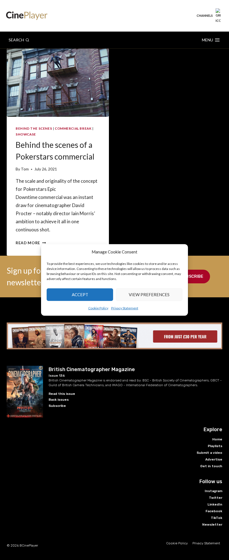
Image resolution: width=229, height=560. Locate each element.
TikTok (216, 518)
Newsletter (212, 524)
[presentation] (58, 83)
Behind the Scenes (34, 128)
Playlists (215, 446)
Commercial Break (73, 128)
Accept (80, 294)
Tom (25, 169)
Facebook (214, 511)
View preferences (149, 294)
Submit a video (209, 453)
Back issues (59, 400)
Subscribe (192, 276)
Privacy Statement (124, 308)
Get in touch (211, 466)
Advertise (213, 459)
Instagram (213, 491)
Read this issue (62, 394)
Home (217, 439)
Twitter (215, 498)
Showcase (26, 134)
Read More (31, 243)
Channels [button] (205, 15)
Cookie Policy (98, 308)
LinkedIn (214, 504)
